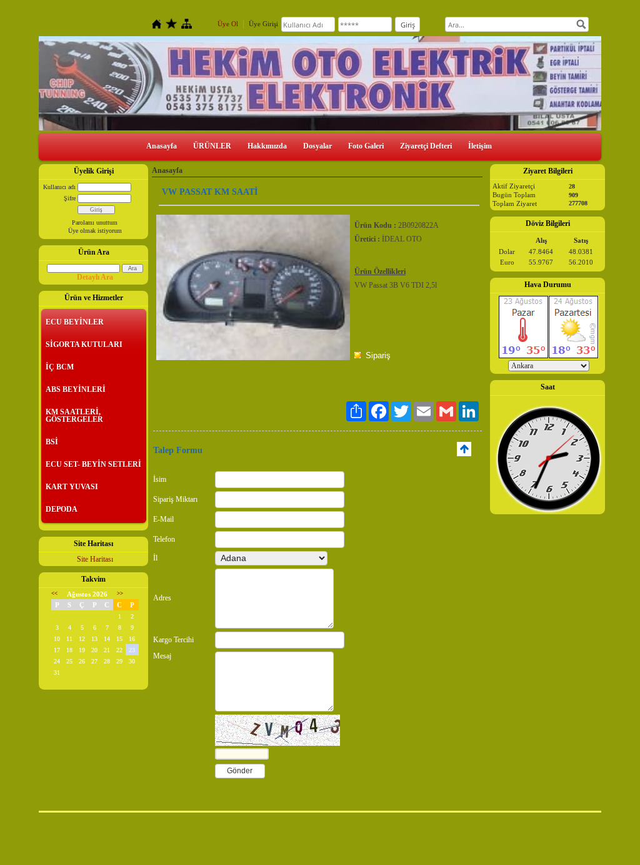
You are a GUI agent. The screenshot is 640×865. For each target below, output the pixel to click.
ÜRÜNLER (212, 146)
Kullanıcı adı (59, 186)
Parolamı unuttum (95, 222)
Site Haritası (95, 559)
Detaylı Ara (95, 277)
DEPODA (62, 509)
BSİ (52, 441)
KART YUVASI (72, 486)
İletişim (480, 146)
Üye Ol (228, 23)
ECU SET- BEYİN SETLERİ (93, 464)
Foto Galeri (366, 146)
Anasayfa (161, 146)
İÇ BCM (60, 367)
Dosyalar (317, 146)
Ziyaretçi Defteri (426, 146)
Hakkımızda (267, 146)
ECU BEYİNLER (75, 322)
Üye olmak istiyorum (95, 230)
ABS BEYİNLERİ (76, 389)
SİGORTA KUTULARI (84, 344)
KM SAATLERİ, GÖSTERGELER (74, 416)
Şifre (70, 198)
